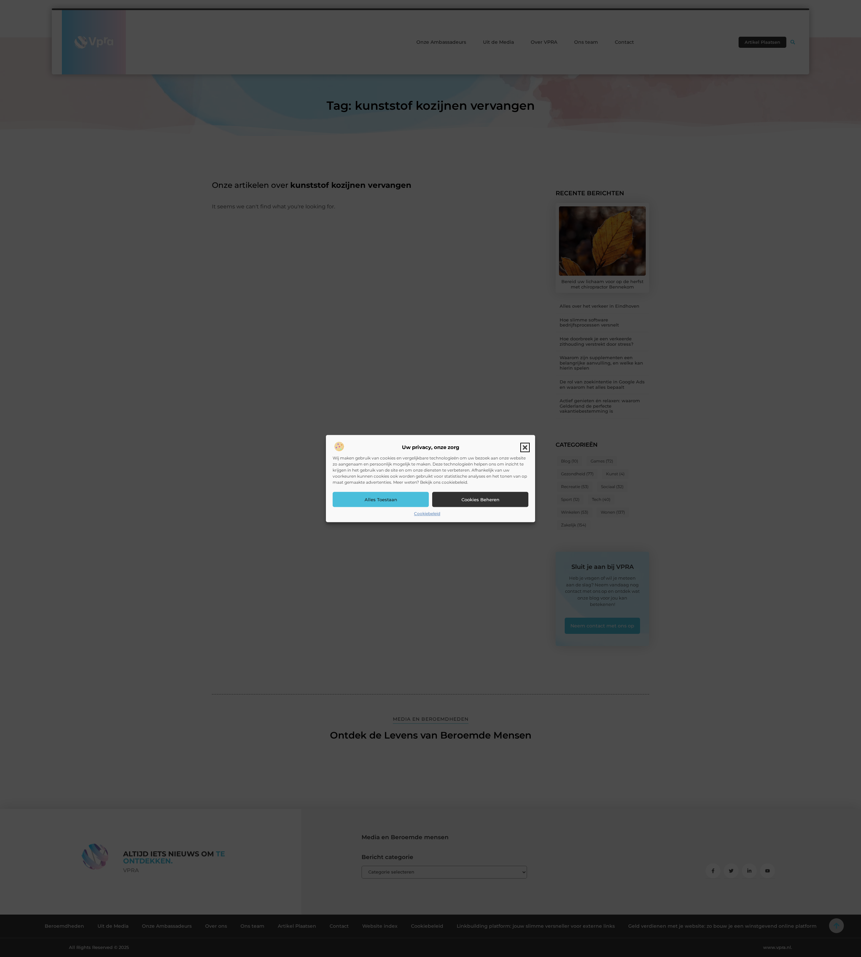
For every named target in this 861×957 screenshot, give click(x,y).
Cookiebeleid (427, 513)
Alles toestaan (381, 499)
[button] (525, 447)
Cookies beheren (480, 499)
